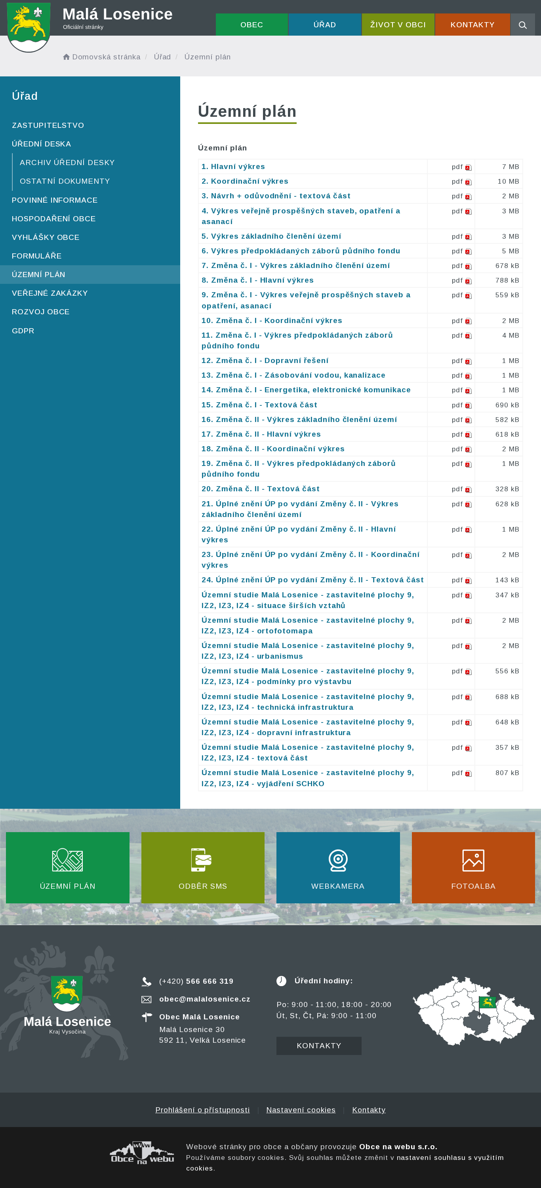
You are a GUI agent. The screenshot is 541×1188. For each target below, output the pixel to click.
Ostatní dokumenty (65, 181)
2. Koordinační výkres (245, 181)
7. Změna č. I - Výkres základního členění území (296, 265)
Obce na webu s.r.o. (398, 1146)
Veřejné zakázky (50, 293)
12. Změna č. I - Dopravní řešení (265, 360)
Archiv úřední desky (67, 162)
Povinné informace (55, 200)
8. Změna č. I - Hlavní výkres (258, 280)
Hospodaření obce (54, 219)
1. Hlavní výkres (233, 166)
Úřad (325, 25)
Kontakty (473, 25)
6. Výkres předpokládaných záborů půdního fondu (301, 251)
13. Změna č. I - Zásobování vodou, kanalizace (294, 375)
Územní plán (38, 274)
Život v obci (398, 25)
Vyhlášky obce (46, 237)
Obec (251, 25)
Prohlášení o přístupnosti (202, 1110)
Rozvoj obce (41, 312)
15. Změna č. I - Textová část (260, 405)
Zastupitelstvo (48, 125)
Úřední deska (41, 144)
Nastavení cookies (300, 1110)
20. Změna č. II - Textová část (261, 489)
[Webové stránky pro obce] (90, 1152)
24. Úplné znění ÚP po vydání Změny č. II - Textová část (313, 580)
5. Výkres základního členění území (271, 236)
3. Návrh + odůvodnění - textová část (276, 196)
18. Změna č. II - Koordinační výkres (273, 449)
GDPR (23, 331)
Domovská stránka (106, 57)
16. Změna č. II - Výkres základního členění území (299, 419)
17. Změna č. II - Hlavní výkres (261, 434)
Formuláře (37, 256)
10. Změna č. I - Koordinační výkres (272, 320)
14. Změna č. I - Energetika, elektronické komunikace (306, 390)
